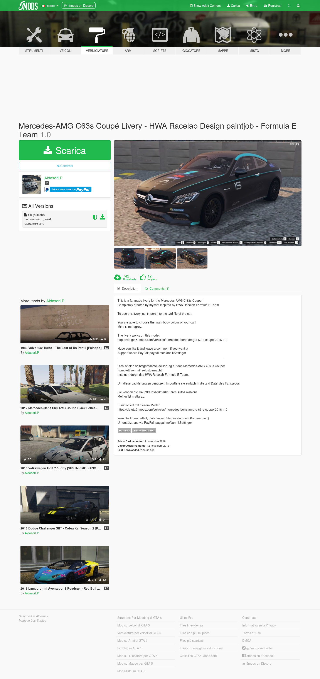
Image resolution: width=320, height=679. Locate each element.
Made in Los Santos (32, 620)
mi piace (152, 279)
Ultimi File (186, 617)
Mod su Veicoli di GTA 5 (133, 625)
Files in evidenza (191, 625)
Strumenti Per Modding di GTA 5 (139, 617)
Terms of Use (251, 633)
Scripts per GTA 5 (129, 648)
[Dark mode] (289, 5)
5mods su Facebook (260, 655)
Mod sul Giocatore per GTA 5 (137, 655)
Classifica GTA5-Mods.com (198, 655)
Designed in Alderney (33, 616)
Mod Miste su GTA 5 (131, 671)
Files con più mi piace (195, 633)
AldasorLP (53, 178)
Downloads (129, 279)
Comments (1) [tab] (158, 288)
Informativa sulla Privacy (259, 625)
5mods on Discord (258, 663)
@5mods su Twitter (259, 648)
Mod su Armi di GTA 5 (132, 640)
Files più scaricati (192, 640)
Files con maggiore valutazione (201, 648)
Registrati (274, 5)
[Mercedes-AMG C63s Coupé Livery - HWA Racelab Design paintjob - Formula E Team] (208, 193)
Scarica (69, 150)
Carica (235, 5)
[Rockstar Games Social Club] (46, 183)
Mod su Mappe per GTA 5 (135, 663)
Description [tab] (128, 288)
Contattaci (249, 617)
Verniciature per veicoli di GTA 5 (139, 633)
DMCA (246, 640)
